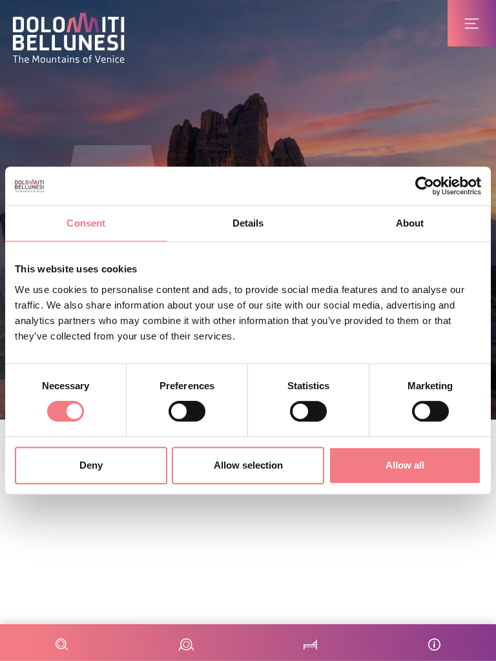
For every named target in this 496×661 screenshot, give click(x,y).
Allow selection (248, 465)
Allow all (405, 465)
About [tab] (410, 223)
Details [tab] (248, 223)
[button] (69, 38)
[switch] (187, 411)
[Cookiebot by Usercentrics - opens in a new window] (424, 186)
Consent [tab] (86, 223)
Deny (91, 465)
